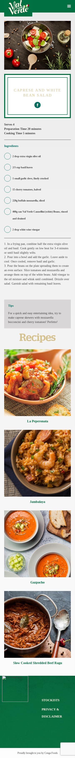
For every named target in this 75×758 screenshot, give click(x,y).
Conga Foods (51, 753)
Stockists (50, 700)
